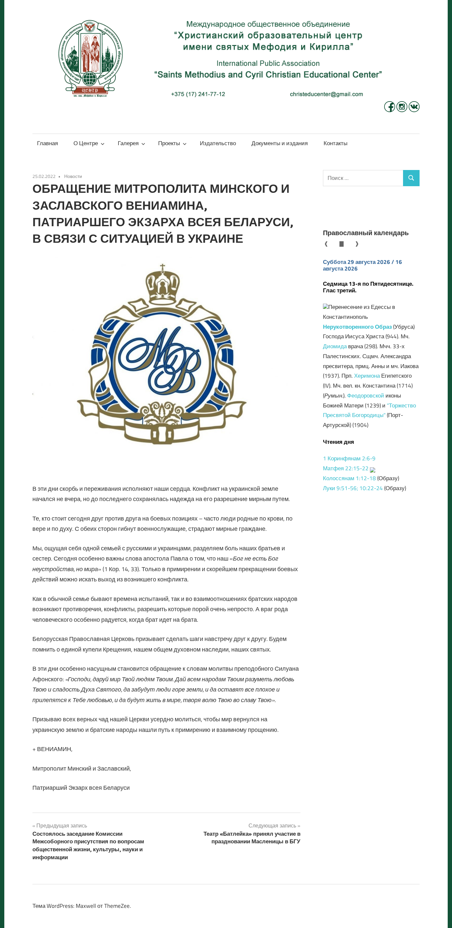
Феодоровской (365, 395)
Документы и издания (279, 143)
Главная (47, 143)
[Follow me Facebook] (390, 110)
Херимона (367, 375)
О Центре (85, 143)
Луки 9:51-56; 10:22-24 (353, 488)
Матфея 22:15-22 (346, 468)
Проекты (169, 143)
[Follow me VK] (414, 110)
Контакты (335, 143)
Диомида (335, 346)
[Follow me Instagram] (402, 110)
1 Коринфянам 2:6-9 (349, 458)
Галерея (128, 143)
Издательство (218, 143)
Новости (73, 176)
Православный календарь (366, 233)
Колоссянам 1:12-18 (349, 478)
